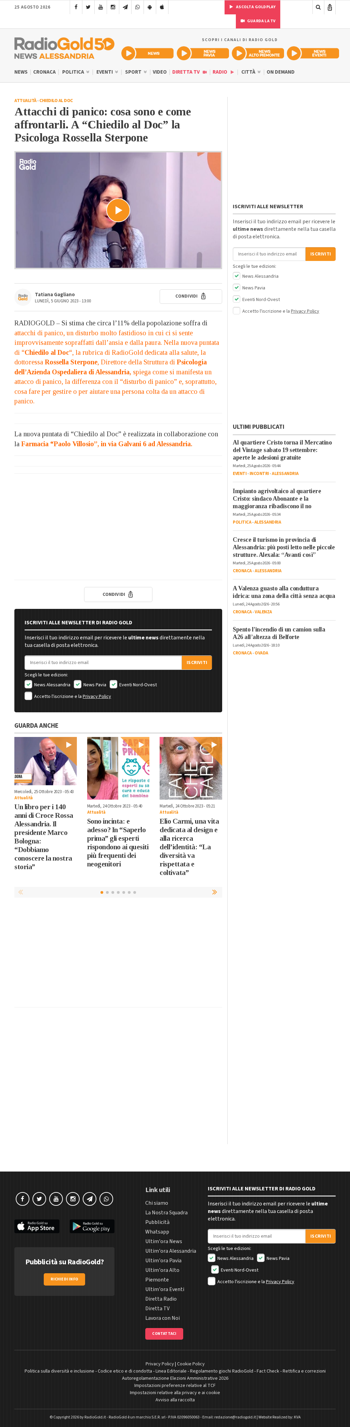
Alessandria (285, 474)
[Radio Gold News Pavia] (203, 53)
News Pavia (94, 684)
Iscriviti (197, 662)
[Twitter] (88, 7)
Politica (73, 72)
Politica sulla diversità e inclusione (59, 1371)
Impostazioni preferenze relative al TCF (175, 1385)
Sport (134, 72)
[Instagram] (113, 7)
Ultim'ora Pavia (163, 1260)
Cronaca (44, 72)
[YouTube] (101, 7)
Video (160, 72)
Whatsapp (157, 1232)
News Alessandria (51, 684)
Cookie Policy (191, 1364)
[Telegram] (125, 7)
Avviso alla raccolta (175, 1400)
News (21, 72)
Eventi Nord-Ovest (137, 684)
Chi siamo (156, 1203)
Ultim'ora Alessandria (170, 1251)
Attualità (25, 100)
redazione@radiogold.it (235, 1417)
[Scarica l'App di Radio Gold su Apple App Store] (36, 1226)
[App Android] (150, 7)
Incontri (259, 474)
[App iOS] (162, 7)
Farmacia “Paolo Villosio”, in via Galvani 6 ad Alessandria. (106, 444)
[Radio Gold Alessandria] (64, 46)
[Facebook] (76, 7)
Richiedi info (64, 1279)
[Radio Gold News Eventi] (313, 53)
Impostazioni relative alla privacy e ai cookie (175, 1392)
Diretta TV (186, 72)
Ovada (261, 653)
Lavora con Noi (162, 1318)
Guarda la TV (261, 21)
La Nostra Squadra (166, 1212)
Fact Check (268, 1371)
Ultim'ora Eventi (164, 1289)
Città (248, 72)
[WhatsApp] (138, 7)
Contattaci (164, 1333)
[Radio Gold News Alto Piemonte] (258, 53)
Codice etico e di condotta (125, 1371)
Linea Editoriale (171, 1371)
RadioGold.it (95, 1417)
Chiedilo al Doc (56, 100)
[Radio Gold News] (147, 53)
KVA (297, 1417)
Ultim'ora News (163, 1241)
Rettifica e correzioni (304, 1371)
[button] (215, 892)
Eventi (105, 72)
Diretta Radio (161, 1299)
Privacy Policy (97, 696)
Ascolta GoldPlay (255, 7)
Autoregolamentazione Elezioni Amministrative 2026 (175, 1378)
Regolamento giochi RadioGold (221, 1371)
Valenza (263, 612)
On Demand (281, 72)
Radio (220, 72)
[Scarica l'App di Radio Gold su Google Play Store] (92, 1226)
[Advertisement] (118, 527)
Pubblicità (157, 1222)
